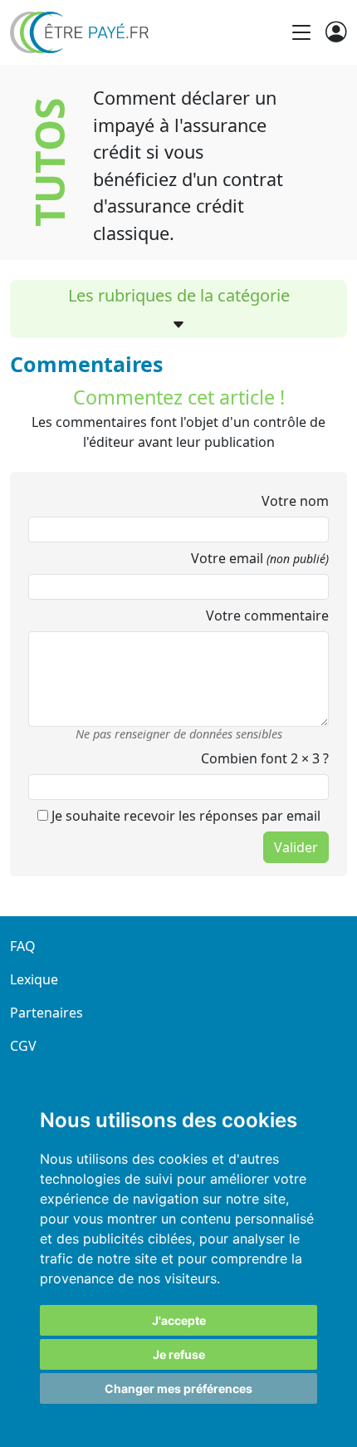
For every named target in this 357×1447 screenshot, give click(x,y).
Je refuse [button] (179, 1354)
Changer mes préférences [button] (178, 1388)
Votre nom (295, 501)
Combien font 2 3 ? (265, 758)
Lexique (34, 979)
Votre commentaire (267, 615)
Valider (296, 847)
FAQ (23, 946)
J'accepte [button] (179, 1320)
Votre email (260, 558)
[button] (178, 325)
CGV (23, 1046)
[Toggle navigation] (301, 32)
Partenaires (46, 1012)
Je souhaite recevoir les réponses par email (184, 816)
